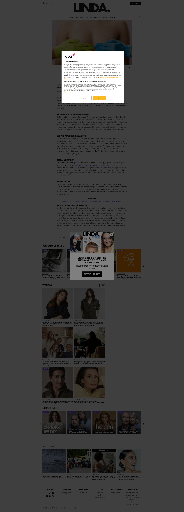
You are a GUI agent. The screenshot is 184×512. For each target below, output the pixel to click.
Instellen (85, 98)
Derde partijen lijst (68, 92)
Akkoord (99, 98)
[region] (93, 77)
